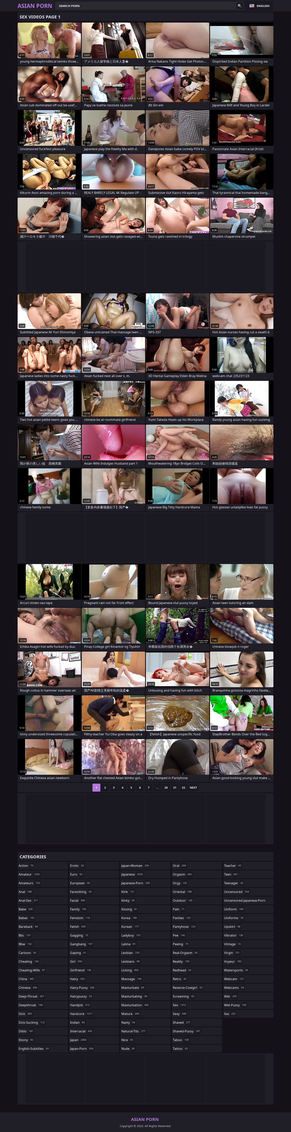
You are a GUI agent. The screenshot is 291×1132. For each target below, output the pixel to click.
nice (127, 1040)
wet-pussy (235, 1005)
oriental (182, 892)
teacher (232, 865)
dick (25, 1014)
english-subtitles (34, 1048)
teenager (233, 883)
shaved (181, 1022)
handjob (79, 1005)
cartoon (27, 953)
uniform (233, 909)
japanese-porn (135, 883)
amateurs (29, 883)
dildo (26, 1031)
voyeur (232, 961)
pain (178, 909)
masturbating (134, 996)
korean (130, 926)
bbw (25, 944)
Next (193, 787)
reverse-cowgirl (187, 987)
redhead (182, 970)
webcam (234, 979)
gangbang (81, 944)
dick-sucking (32, 1022)
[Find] (239, 5)
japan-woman (135, 865)
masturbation (134, 1005)
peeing (180, 944)
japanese (132, 874)
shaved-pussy (186, 1031)
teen (231, 874)
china (26, 979)
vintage (232, 944)
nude (128, 1048)
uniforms (233, 918)
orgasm (182, 874)
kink (127, 892)
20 (166, 787)
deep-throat (31, 996)
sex (179, 1005)
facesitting (80, 892)
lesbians (130, 961)
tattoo (180, 1048)
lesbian (130, 953)
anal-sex (28, 900)
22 (183, 787)
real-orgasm (185, 953)
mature (130, 1014)
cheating (29, 961)
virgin (232, 953)
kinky (128, 900)
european (80, 883)
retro (179, 979)
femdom (80, 918)
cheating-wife (32, 970)
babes (26, 918)
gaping (78, 953)
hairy (77, 979)
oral (179, 865)
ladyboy (130, 935)
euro (76, 874)
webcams (234, 987)
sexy (179, 1014)
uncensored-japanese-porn (244, 901)
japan (78, 1040)
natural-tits (133, 1031)
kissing (129, 909)
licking (129, 970)
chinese (28, 987)
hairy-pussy (82, 987)
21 (174, 787)
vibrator (233, 935)
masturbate (132, 987)
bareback (28, 926)
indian (77, 1022)
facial (77, 900)
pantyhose (184, 926)
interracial (81, 1031)
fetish (78, 926)
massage (131, 979)
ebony (26, 1040)
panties (181, 918)
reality (181, 961)
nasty (128, 1022)
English (263, 6)
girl (76, 961)
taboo (181, 1040)
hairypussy (81, 996)
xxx (230, 1014)
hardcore (81, 1014)
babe (26, 909)
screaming (183, 996)
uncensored (236, 892)
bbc (25, 935)
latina (128, 944)
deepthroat (31, 1005)
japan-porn (81, 1048)
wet (230, 996)
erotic (77, 865)
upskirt (232, 926)
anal (25, 892)
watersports (236, 970)
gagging (79, 935)
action (26, 865)
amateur (29, 874)
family (78, 909)
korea (129, 918)
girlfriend (80, 970)
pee (179, 935)
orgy (180, 883)
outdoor (182, 900)
